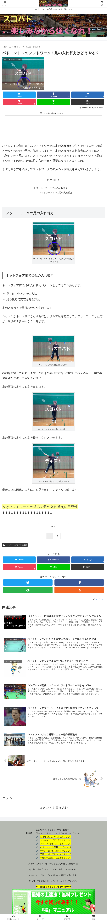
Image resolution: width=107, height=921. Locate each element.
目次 (49, 180)
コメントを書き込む (53, 807)
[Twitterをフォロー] (27, 582)
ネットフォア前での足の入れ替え (55, 192)
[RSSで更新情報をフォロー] (79, 590)
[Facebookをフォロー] (79, 582)
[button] (99, 504)
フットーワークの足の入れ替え (52, 188)
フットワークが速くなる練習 (16, 545)
